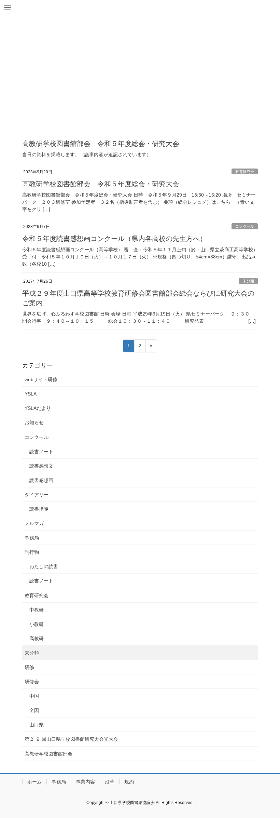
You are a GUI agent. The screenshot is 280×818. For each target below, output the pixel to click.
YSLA (31, 394)
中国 (34, 696)
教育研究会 (244, 172)
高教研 (36, 638)
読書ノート (41, 451)
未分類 (248, 281)
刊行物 (32, 552)
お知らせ (34, 422)
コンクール (244, 226)
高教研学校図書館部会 (48, 753)
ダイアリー (36, 494)
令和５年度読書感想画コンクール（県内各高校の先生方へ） (114, 238)
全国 (34, 710)
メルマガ (34, 523)
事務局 (32, 537)
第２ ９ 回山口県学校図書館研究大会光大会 (71, 739)
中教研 (36, 610)
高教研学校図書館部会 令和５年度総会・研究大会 (100, 143)
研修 (29, 667)
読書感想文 (41, 466)
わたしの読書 (43, 566)
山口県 (36, 724)
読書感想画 (41, 480)
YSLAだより (38, 408)
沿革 (109, 782)
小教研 (36, 624)
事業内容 (85, 782)
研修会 (32, 681)
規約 (129, 782)
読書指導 (38, 509)
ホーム (34, 782)
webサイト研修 (41, 379)
